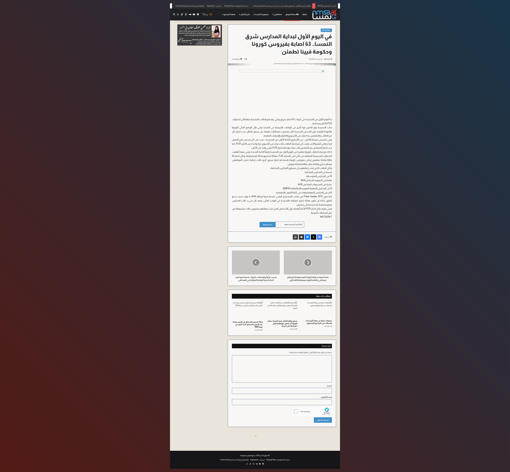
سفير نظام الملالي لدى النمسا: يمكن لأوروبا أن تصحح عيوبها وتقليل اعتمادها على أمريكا (282, 323)
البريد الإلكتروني (326, 397)
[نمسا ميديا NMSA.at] (324, 14)
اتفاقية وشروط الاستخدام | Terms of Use (189, 6)
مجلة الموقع (291, 14)
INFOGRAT (326, 30)
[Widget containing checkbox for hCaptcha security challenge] (312, 411)
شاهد (304, 14)
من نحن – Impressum (214, 6)
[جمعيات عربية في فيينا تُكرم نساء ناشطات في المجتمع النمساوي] (316, 309)
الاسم (329, 386)
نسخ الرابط (267, 224)
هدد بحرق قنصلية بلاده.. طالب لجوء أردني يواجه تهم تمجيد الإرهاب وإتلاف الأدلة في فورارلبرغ (279, 6)
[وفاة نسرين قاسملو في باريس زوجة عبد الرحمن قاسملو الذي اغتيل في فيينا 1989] (247, 310)
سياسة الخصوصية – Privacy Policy (236, 6)
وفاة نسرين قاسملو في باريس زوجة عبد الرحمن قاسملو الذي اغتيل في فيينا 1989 (248, 324)
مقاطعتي (278, 14)
